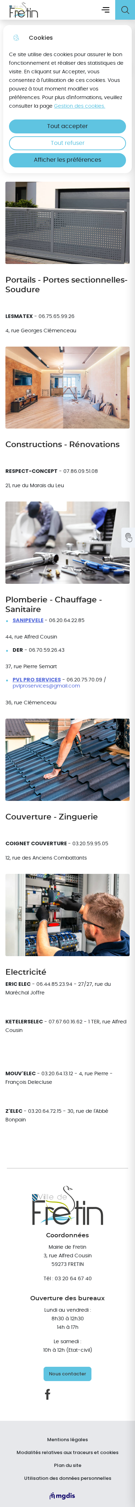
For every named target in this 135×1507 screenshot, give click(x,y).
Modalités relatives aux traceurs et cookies (67, 1452)
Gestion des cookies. (79, 106)
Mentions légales (67, 1440)
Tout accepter (67, 126)
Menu (105, 10)
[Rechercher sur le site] (125, 10)
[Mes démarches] (128, 538)
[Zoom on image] (67, 223)
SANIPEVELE (28, 620)
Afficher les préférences (67, 160)
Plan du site (67, 1465)
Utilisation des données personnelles (67, 1478)
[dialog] (67, 99)
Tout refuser (68, 143)
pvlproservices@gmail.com (46, 686)
